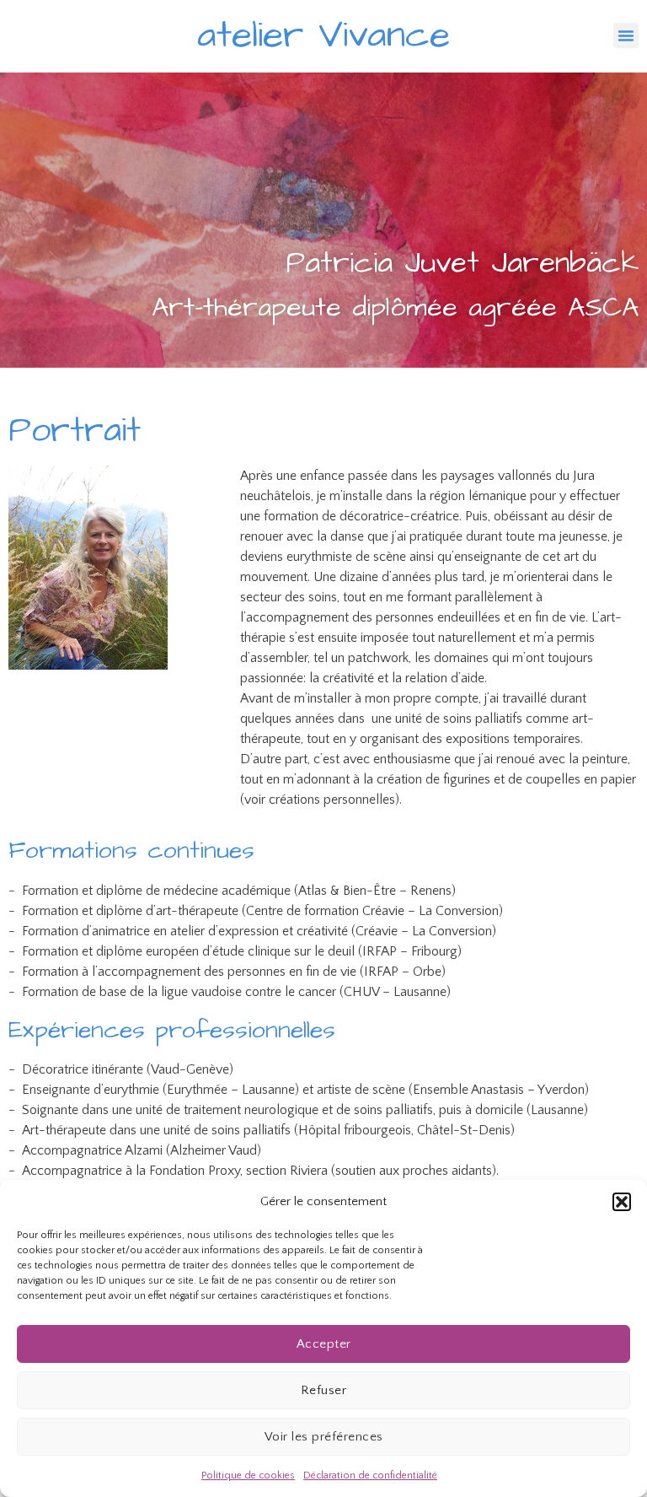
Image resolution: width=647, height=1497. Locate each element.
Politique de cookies (248, 1475)
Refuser (324, 1390)
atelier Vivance (323, 35)
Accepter (324, 1344)
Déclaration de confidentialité (370, 1475)
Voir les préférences (324, 1437)
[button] (621, 1201)
